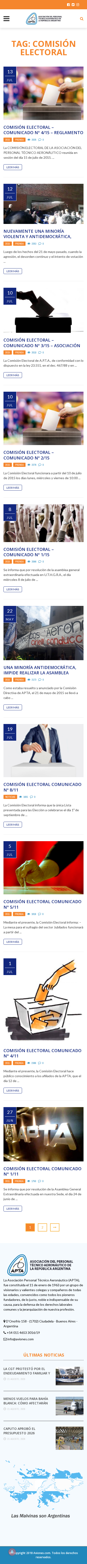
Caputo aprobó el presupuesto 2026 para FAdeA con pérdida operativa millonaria (24, 1435)
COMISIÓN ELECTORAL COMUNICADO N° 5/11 (42, 904)
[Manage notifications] (12, 1552)
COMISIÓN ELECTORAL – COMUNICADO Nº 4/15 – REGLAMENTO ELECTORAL (43, 132)
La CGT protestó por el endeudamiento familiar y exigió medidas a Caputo (26, 1373)
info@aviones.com (20, 1339)
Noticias (10, 796)
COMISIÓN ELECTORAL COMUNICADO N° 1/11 (42, 1171)
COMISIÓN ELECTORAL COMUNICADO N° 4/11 (42, 1053)
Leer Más (12, 167)
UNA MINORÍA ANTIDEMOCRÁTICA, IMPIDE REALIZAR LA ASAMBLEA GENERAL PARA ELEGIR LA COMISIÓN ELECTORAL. (41, 675)
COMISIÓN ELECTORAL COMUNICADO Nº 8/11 (42, 787)
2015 (7, 139)
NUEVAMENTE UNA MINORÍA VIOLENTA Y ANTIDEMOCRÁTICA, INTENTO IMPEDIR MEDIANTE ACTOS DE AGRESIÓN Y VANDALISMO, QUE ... (42, 239)
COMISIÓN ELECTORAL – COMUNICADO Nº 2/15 (28, 454)
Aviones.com (41, 1553)
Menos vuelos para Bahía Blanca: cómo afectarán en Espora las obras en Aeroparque (25, 1405)
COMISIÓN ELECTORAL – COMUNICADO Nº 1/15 (28, 551)
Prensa (19, 139)
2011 (7, 914)
